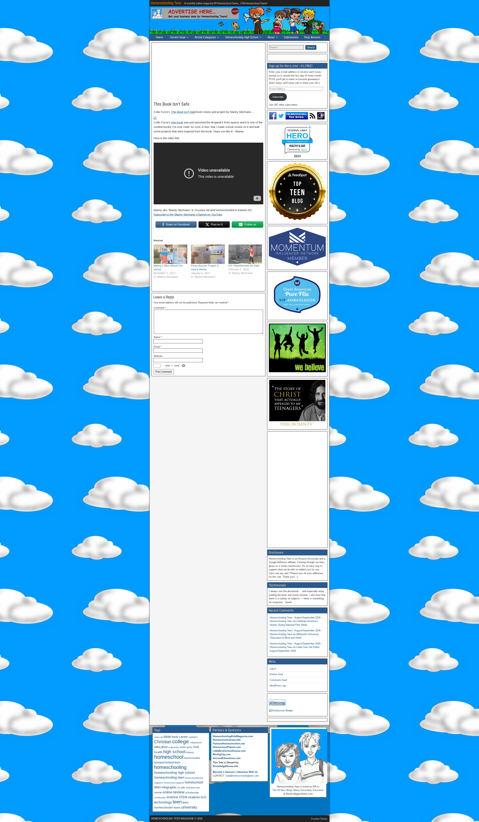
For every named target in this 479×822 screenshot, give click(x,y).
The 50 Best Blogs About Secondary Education (298, 790)
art (161, 737)
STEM (183, 797)
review (178, 792)
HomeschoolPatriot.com (227, 747)
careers (193, 736)
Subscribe (277, 97)
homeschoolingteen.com (297, 141)
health (158, 752)
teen (177, 801)
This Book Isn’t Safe (171, 104)
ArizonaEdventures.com (227, 758)
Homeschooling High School (241, 37)
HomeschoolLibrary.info (227, 739)
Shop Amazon (312, 37)
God (196, 747)
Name (158, 337)
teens (177, 807)
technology (163, 802)
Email (157, 346)
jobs (183, 787)
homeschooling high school (174, 773)
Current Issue (177, 37)
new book (177, 122)
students (194, 797)
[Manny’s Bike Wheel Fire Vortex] (170, 254)
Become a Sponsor (224, 772)
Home (159, 37)
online (167, 792)
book (175, 736)
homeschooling (170, 767)
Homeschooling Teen (165, 3)
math (197, 787)
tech (203, 797)
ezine (183, 747)
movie (158, 792)
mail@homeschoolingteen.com (242, 775)
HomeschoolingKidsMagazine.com (233, 736)
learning (190, 787)
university (189, 807)
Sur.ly (304, 149)
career (183, 737)
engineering (173, 747)
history (190, 752)
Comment (160, 307)
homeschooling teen (169, 777)
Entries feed (276, 674)
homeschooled (192, 758)
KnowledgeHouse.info (225, 766)
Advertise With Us (247, 772)
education (161, 747)
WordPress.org (278, 685)
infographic (169, 787)
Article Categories (205, 37)
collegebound (196, 742)
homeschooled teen (167, 762)
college (180, 741)
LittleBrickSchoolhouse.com (229, 750)
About (271, 37)
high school (174, 751)
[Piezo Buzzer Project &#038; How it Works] (208, 254)
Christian (162, 741)
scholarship (192, 792)
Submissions (291, 37)
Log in (273, 668)
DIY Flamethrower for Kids (243, 265)
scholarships (160, 797)
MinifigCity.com (222, 754)
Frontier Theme (319, 819)
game (190, 747)
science (172, 797)
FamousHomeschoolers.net (229, 743)
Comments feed (278, 680)
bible (167, 737)
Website (158, 356)
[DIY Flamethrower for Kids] (245, 254)
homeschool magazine (174, 783)
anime (157, 737)
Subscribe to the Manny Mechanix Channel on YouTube (188, 214)
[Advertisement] (208, 72)
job (179, 787)
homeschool (168, 757)
